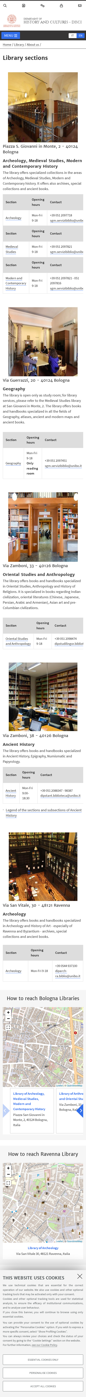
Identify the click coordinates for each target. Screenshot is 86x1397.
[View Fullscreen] (8, 1027)
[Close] (80, 1276)
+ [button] (8, 1012)
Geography (13, 463)
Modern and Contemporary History (16, 283)
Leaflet (59, 1085)
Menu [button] (8, 35)
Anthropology (21, 643)
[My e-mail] (80, 6)
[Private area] (62, 6)
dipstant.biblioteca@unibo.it (60, 795)
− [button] (8, 1018)
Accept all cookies (43, 1386)
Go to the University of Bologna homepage (12, 21)
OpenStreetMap (74, 1085)
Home (7, 44)
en (80, 35)
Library (19, 44)
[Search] (5, 6)
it (72, 35)
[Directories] (24, 6)
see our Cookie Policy (44, 1345)
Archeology (13, 218)
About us (33, 44)
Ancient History (11, 793)
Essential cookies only (43, 1359)
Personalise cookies (43, 1373)
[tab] (73, 35)
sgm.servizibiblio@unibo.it (63, 466)
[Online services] (43, 6)
